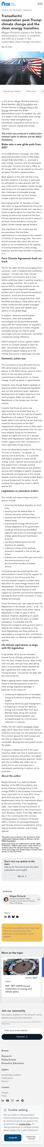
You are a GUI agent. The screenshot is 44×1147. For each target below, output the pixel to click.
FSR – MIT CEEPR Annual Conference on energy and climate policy (18, 989)
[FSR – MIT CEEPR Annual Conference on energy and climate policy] (21, 967)
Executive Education (13, 1063)
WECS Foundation (24, 105)
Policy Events (9, 1060)
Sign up (21, 876)
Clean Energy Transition (12, 91)
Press (4, 1096)
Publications (7, 1078)
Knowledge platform (11, 1075)
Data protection (6, 1023)
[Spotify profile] (22, 1101)
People (5, 1093)
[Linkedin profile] (3, 1101)
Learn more (6, 844)
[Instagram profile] (12, 1101)
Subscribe (21, 1037)
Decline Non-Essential (31, 1138)
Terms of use (35, 1022)
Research (6, 1056)
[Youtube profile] (7, 1101)
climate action (31, 91)
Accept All (13, 1138)
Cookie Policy (25, 1124)
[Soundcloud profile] (17, 1101)
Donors (5, 1081)
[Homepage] (9, 4)
